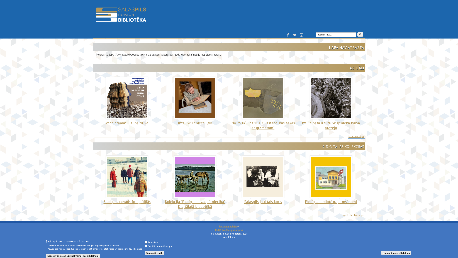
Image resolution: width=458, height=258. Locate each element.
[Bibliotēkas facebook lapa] (288, 36)
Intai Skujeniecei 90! (195, 122)
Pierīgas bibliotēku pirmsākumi (331, 201)
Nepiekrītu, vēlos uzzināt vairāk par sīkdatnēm (73, 255)
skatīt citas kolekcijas (353, 215)
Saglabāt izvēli (154, 253)
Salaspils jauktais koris (263, 201)
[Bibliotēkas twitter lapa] (295, 36)
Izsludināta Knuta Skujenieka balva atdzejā (331, 125)
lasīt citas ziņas (356, 136)
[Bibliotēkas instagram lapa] (301, 36)
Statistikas (153, 242)
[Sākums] (121, 9)
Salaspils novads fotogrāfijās (127, 201)
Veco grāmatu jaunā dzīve (127, 122)
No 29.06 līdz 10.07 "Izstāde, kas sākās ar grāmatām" (263, 125)
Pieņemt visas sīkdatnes (396, 253)
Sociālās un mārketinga (160, 246)
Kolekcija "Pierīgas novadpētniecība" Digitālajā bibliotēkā (195, 204)
